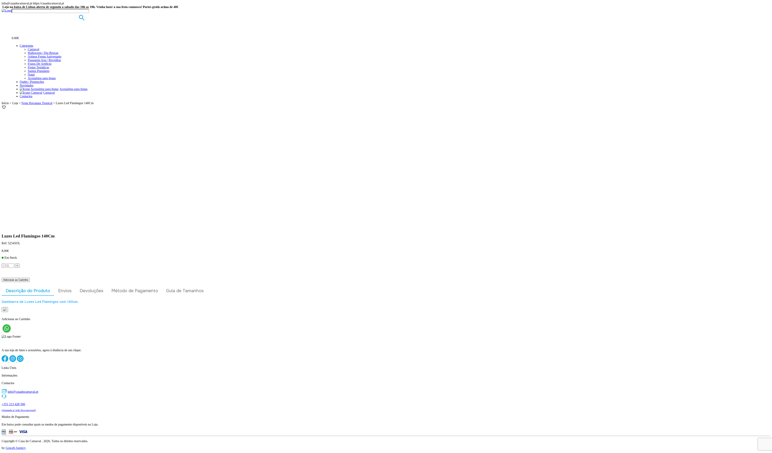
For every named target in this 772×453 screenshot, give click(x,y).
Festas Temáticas (38, 67)
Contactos (26, 96)
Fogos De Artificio (39, 63)
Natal (31, 74)
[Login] (14, 16)
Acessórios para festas (42, 78)
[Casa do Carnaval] (7, 10)
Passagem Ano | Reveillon (44, 60)
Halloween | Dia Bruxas (43, 53)
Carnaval (33, 49)
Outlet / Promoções (32, 81)
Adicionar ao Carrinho (15, 279)
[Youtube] (20, 361)
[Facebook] (5, 361)
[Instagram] (13, 361)
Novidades (26, 85)
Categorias (26, 45)
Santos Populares (38, 71)
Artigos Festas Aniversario (44, 56)
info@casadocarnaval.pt (23, 391)
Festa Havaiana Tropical (37, 103)
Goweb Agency (16, 448)
